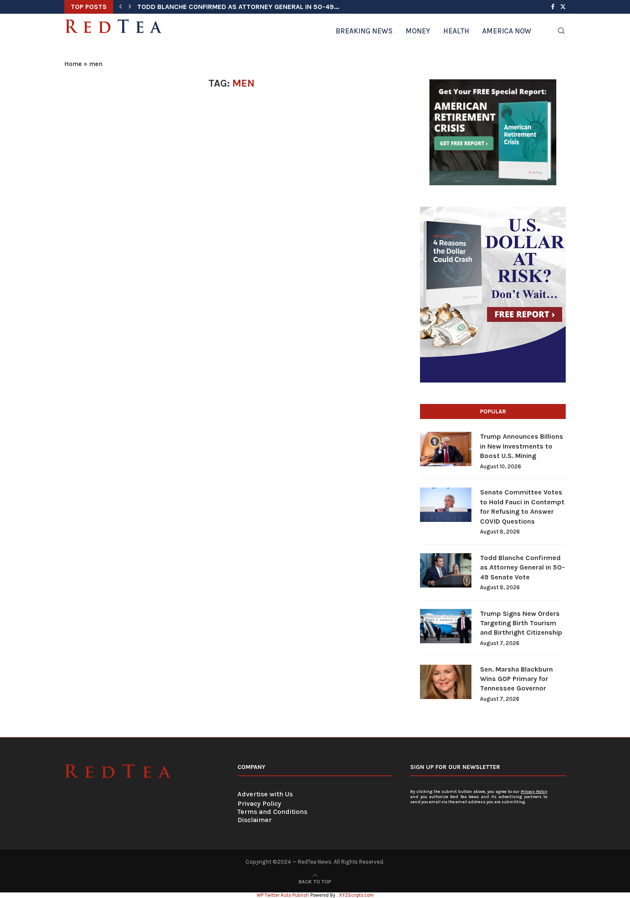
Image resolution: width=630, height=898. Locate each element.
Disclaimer (254, 820)
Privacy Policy (259, 803)
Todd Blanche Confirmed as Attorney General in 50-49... (238, 7)
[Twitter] (563, 7)
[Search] (561, 31)
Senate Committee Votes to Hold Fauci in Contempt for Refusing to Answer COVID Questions (522, 506)
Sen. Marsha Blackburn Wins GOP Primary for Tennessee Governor (516, 679)
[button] (120, 7)
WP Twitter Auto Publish (283, 895)
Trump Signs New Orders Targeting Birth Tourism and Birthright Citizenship (521, 623)
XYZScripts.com (356, 895)
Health (456, 31)
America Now (506, 31)
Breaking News (364, 31)
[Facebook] (553, 7)
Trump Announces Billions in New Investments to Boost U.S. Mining (521, 446)
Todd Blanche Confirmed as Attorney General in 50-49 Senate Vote (522, 567)
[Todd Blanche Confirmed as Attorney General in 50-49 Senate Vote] (445, 570)
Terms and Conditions (272, 812)
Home (73, 64)
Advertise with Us (265, 794)
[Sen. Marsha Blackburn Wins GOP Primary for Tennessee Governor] (445, 682)
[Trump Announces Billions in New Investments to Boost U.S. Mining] (445, 449)
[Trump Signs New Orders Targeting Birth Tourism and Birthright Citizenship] (445, 626)
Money (417, 31)
